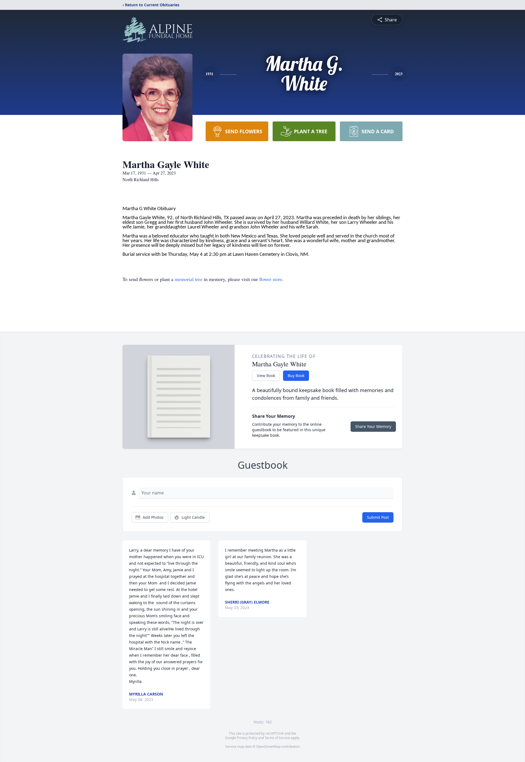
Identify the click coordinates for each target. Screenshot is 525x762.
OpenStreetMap (268, 746)
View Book (266, 375)
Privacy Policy (247, 737)
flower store (270, 279)
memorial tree (188, 279)
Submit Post (378, 517)
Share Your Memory (373, 426)
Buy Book (296, 375)
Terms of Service (277, 737)
